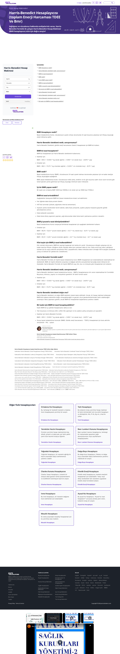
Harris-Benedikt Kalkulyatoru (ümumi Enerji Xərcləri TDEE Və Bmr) (64, 375)
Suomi (82, 582)
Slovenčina (106, 578)
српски (94, 585)
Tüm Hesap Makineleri (61, 599)
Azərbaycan (107, 585)
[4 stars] (10, 160)
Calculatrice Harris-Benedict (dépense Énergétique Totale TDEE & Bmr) (61, 387)
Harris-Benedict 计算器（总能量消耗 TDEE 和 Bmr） (62, 380)
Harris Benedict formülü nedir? (47, 92)
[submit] (112, 3)
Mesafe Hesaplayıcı (47, 522)
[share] (90, 625)
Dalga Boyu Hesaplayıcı (86, 462)
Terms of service (20, 603)
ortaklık (10, 592)
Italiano (95, 580)
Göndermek (18, 96)
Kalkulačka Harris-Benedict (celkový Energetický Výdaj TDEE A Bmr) (34, 354)
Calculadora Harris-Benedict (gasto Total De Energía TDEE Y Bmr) (31, 386)
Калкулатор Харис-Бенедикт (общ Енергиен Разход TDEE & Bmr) (75, 354)
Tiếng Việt (77, 585)
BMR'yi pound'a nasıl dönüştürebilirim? (49, 86)
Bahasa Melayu (103, 580)
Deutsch (77, 578)
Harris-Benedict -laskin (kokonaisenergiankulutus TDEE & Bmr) (71, 364)
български (78, 580)
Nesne (10, 587)
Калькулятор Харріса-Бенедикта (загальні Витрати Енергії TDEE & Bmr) (33, 382)
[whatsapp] (96, 2)
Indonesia (93, 578)
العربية (100, 575)
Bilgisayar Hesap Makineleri (45, 594)
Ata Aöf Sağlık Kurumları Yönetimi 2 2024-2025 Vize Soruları (54, 626)
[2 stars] (6, 160)
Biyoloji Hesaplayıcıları (43, 575)
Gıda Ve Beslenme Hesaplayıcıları (60, 582)
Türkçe (87, 578)
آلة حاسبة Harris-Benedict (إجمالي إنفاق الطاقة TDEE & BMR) (29, 387)
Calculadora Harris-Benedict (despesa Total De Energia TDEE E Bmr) (65, 384)
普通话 (105, 587)
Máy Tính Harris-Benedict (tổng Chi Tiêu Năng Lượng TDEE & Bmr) (31, 372)
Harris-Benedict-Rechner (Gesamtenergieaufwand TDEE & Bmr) (30, 389)
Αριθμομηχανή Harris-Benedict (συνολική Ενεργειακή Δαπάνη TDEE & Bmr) (61, 377)
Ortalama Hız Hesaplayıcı (49, 420)
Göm (80, 3)
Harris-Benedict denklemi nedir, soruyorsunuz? (52, 70)
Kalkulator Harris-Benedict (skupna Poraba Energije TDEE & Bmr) (30, 375)
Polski (104, 582)
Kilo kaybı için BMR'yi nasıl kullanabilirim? (50, 89)
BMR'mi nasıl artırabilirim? (46, 83)
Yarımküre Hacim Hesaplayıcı (51, 442)
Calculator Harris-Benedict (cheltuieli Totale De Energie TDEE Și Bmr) (74, 351)
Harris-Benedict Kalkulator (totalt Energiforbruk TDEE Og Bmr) (32, 367)
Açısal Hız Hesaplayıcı (85, 504)
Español (89, 575)
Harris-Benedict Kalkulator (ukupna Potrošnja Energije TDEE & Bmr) (34, 357)
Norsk (87, 582)
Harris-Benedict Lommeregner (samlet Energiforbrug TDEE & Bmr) (68, 367)
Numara (17, 122)
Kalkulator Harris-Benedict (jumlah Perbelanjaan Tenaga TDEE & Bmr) (77, 361)
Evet (7, 122)
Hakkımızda (11, 584)
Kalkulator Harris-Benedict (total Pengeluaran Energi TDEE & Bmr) (33, 351)
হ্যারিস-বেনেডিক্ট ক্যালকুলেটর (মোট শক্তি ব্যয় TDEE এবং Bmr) (87, 380)
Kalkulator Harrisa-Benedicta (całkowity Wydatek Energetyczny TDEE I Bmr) (68, 370)
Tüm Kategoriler (59, 597)
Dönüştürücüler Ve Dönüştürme (60, 578)
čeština (92, 587)
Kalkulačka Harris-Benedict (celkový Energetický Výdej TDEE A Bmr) (59, 379)
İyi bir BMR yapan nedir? (46, 80)
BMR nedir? (42, 77)
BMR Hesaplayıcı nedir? (45, 68)
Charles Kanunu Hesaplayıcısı (51, 484)
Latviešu (89, 585)
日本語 (82, 578)
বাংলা (76, 590)
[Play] (71, 618)
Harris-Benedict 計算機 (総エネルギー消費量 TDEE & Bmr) (61, 389)
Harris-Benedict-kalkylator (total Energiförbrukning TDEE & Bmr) (33, 364)
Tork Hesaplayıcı (83, 420)
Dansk (92, 582)
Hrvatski (84, 580)
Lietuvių (90, 580)
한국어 (83, 585)
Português (83, 575)
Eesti (88, 590)
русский (95, 575)
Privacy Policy (11, 603)
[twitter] (100, 2)
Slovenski (100, 585)
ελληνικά (82, 587)
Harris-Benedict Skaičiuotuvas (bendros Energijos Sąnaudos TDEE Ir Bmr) (76, 357)
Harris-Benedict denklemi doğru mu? (49, 98)
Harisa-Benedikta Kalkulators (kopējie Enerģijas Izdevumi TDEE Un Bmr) (32, 373)
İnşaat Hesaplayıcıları (43, 578)
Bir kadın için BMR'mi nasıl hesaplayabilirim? (51, 101)
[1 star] (4, 160)
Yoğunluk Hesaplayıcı (48, 462)
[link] (29, 626)
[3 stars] (8, 160)
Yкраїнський (81, 590)
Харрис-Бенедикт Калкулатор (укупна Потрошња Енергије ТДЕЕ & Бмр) (69, 373)
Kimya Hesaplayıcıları (60, 575)
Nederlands (98, 582)
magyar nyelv (99, 587)
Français (105, 575)
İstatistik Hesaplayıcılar (44, 597)
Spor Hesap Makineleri (61, 592)
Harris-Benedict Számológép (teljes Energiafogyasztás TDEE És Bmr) (31, 380)
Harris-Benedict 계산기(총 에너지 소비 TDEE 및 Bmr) (61, 372)
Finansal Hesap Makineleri (45, 581)
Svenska (77, 582)
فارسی (76, 587)
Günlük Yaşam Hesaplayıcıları (62, 585)
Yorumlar (10, 589)
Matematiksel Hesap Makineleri (43, 588)
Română (100, 578)
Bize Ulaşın (11, 597)
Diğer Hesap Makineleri (61, 588)
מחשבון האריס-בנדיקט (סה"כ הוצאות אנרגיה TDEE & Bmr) (28, 379)
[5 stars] (12, 160)
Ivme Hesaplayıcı (47, 504)
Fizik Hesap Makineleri (18, 8)
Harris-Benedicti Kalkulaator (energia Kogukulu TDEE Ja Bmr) (67, 382)
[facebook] (93, 2)
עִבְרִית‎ (87, 587)
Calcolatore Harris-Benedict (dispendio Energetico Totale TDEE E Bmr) (35, 361)
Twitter (10, 599)
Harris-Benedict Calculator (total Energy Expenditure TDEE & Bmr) (31, 384)
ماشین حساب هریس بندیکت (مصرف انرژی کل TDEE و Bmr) (28, 377)
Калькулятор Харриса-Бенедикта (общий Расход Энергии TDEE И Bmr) (66, 386)
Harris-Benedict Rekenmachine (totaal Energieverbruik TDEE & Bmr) (31, 370)
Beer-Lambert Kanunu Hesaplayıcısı (90, 442)
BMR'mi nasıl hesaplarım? (46, 74)
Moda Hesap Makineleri (61, 594)
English (77, 575)
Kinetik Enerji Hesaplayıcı (86, 484)
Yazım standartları (12, 594)
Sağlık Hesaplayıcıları (43, 585)
